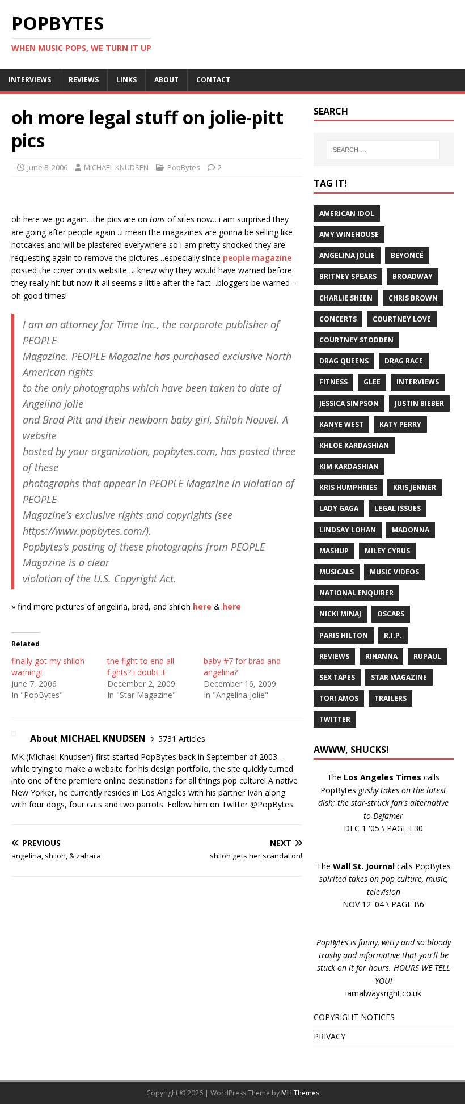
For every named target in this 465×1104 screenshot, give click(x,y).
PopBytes (183, 167)
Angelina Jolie (347, 255)
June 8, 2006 (47, 167)
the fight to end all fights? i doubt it (140, 666)
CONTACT (213, 79)
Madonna (410, 530)
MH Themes (300, 1093)
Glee (372, 382)
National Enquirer (356, 593)
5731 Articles (181, 738)
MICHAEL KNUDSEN (116, 167)
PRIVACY (329, 1036)
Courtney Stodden (356, 340)
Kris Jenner (414, 487)
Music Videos (394, 572)
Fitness (333, 382)
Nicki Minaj (340, 614)
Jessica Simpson (349, 403)
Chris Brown (413, 298)
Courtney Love (402, 319)
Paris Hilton (343, 635)
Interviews (417, 382)
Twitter (334, 719)
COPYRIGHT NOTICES (354, 1017)
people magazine (257, 257)
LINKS (126, 79)
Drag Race (403, 361)
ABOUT (166, 79)
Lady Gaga (338, 508)
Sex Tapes (337, 677)
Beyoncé (407, 255)
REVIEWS (84, 79)
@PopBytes (271, 804)
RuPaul (427, 656)
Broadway (412, 276)
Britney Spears (348, 276)
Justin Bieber (419, 403)
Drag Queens (344, 361)
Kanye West (341, 424)
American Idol (346, 213)
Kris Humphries (348, 487)
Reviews (334, 656)
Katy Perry (400, 424)
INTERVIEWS (30, 79)
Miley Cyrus (387, 551)
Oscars (390, 614)
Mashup (334, 551)
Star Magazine (399, 677)
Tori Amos (338, 698)
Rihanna (381, 656)
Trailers (390, 698)
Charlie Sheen (346, 298)
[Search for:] (383, 149)
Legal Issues (397, 508)
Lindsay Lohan (347, 530)
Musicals (336, 572)
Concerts (338, 319)
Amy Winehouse (349, 234)
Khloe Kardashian (354, 445)
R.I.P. (393, 635)
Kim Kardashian (349, 466)
